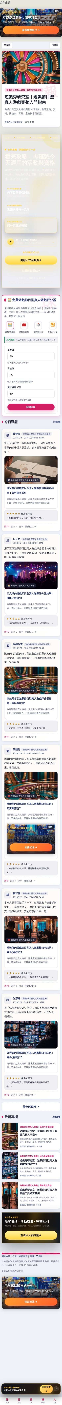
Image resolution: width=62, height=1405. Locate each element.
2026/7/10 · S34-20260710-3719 (28, 1002)
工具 (31, 1401)
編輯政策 (23, 1256)
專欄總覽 (56, 1117)
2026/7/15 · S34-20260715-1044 (28, 648)
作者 (14, 1256)
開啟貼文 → (30, 526)
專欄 (32, 1256)
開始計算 (30, 407)
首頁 (7, 1401)
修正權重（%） (14, 387)
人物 (54, 1401)
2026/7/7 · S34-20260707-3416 (28, 543)
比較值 (10, 368)
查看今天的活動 (31, 1235)
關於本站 (6, 1256)
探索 (19, 1401)
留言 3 (14, 526)
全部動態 (56, 422)
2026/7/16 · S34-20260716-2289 (28, 753)
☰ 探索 (7, 45)
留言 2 (14, 631)
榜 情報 (55, 45)
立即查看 (46, 1388)
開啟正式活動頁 (31, 260)
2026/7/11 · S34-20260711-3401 (28, 897)
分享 (21, 526)
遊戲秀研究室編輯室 (13, 122)
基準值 (10, 349)
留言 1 (13, 880)
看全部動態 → (31, 1106)
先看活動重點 (31, 270)
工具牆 (39, 1256)
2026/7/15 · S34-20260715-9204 (28, 437)
